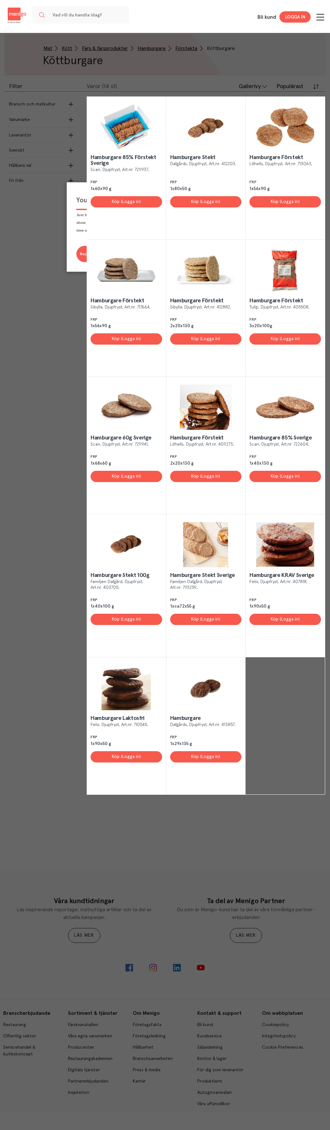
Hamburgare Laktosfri (117, 718)
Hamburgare (185, 718)
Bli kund (266, 17)
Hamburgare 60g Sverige (121, 438)
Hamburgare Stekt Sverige (202, 575)
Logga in (295, 17)
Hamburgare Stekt (193, 157)
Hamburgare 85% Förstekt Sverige (123, 160)
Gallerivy (250, 86)
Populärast (290, 86)
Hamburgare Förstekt (276, 157)
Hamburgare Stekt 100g (120, 575)
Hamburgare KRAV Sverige (281, 575)
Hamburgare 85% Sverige (280, 438)
